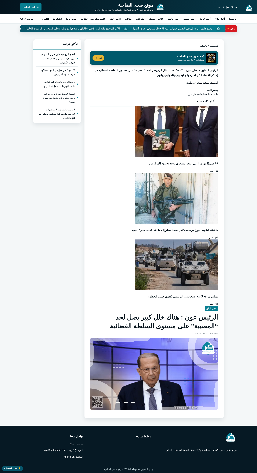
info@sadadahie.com (55, 450)
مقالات (128, 19)
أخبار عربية (205, 19)
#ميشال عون (194, 94)
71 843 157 (70, 456)
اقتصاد (45, 19)
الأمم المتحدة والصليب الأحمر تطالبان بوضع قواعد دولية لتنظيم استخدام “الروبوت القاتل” (102, 28)
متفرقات (140, 19)
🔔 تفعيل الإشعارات (12, 468)
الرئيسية (233, 19)
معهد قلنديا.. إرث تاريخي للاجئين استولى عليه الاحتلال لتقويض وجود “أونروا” (201, 28)
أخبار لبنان (220, 19)
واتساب (203, 46)
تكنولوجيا (57, 19)
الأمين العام (115, 19)
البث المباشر (29, 7)
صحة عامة (71, 19)
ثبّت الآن (98, 58)
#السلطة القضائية (209, 94)
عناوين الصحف (156, 19)
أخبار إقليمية (189, 19)
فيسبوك (214, 46)
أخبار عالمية (173, 19)
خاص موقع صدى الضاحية (92, 19)
